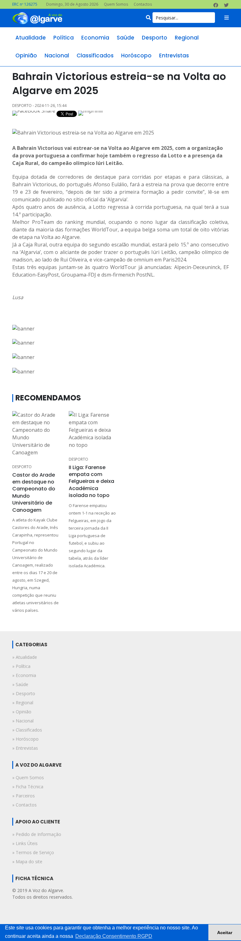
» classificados (27, 730)
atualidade (30, 37)
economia (95, 37)
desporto (154, 37)
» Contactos (24, 805)
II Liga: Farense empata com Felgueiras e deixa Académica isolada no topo (91, 481)
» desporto (23, 693)
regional (187, 37)
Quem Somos (116, 4)
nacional (57, 55)
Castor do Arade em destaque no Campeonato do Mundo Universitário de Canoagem (33, 492)
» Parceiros (23, 796)
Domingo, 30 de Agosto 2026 (72, 4)
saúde (125, 37)
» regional (22, 703)
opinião (26, 55)
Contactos (143, 4)
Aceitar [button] (224, 932)
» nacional (23, 721)
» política (21, 666)
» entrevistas (25, 748)
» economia (24, 675)
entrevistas (174, 55)
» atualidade (24, 657)
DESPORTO (22, 466)
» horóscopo (25, 739)
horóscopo (136, 55)
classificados (95, 55)
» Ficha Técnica (27, 787)
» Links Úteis (25, 843)
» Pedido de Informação (36, 834)
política (63, 37)
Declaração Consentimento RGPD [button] (113, 936)
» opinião (21, 712)
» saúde (20, 684)
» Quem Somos (28, 777)
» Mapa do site (27, 861)
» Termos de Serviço (33, 852)
